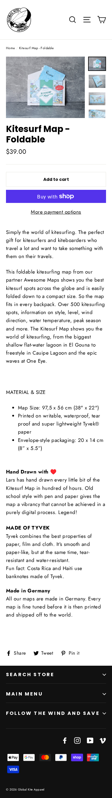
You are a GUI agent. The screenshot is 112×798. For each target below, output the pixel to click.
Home (10, 48)
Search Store (30, 674)
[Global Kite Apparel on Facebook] (65, 740)
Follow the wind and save (53, 713)
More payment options (56, 211)
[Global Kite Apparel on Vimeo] (102, 740)
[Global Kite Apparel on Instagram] (77, 740)
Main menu (24, 693)
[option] (45, 87)
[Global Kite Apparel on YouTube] (90, 740)
